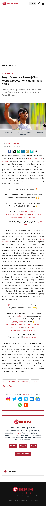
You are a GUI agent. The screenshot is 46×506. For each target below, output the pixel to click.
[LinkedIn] (23, 151)
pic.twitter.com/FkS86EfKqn (23, 217)
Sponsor (18, 433)
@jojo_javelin (17, 322)
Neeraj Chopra (23, 381)
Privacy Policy (9, 496)
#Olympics (21, 316)
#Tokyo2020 (35, 214)
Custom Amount (23, 453)
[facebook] (9, 151)
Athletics (7, 73)
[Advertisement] (23, 36)
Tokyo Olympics (35, 158)
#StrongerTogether (14, 324)
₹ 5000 (13, 446)
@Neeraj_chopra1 (15, 305)
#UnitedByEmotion (32, 324)
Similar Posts (13, 471)
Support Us (30, 496)
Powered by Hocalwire (29, 500)
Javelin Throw (8, 386)
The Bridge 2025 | (14, 500)
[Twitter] (14, 151)
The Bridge (26, 394)
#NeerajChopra (28, 211)
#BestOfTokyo (29, 327)
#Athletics (24, 214)
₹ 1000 (33, 446)
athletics (5, 161)
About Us (19, 496)
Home (4, 65)
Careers (39, 496)
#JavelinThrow (12, 214)
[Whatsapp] (18, 151)
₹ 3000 (23, 446)
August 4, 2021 (31, 337)
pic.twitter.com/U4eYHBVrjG (23, 330)
